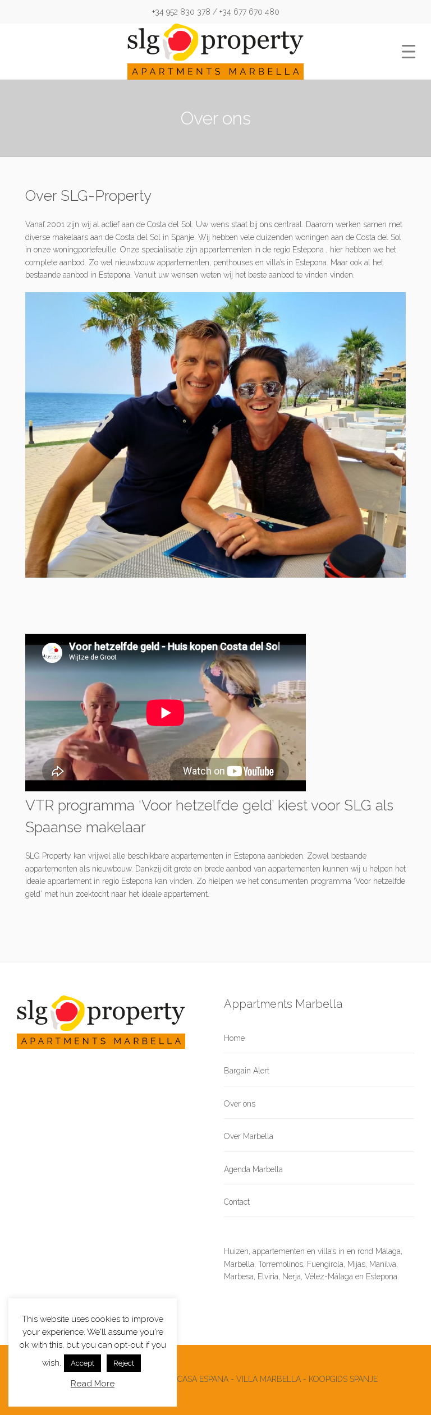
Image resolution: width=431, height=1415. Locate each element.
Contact (237, 1201)
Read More (92, 1384)
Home (234, 1038)
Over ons (239, 1103)
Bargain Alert (246, 1070)
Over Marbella (248, 1136)
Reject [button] (123, 1363)
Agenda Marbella (253, 1169)
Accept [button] (82, 1363)
